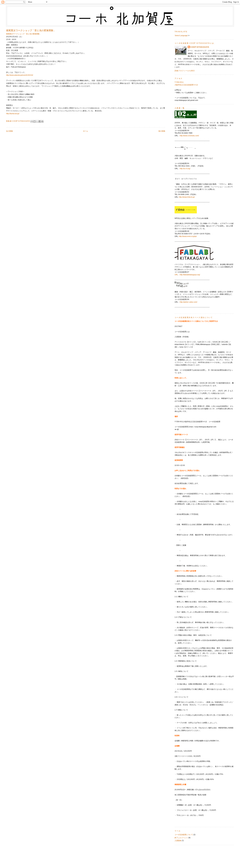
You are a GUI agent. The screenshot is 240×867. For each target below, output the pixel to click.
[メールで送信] (31, 121)
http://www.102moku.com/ (189, 136)
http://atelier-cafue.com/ (188, 302)
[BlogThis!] (34, 121)
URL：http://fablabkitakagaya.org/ (187, 275)
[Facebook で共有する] (39, 121)
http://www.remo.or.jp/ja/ (188, 236)
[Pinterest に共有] (42, 121)
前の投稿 (161, 131)
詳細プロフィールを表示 (185, 71)
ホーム (85, 131)
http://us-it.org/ (185, 169)
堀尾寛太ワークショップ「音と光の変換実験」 (23, 34)
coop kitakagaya (200, 47)
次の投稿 (9, 131)
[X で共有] (37, 121)
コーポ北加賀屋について (184, 835)
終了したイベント (181, 838)
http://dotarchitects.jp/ (187, 197)
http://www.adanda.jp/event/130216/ (19, 75)
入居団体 (178, 841)
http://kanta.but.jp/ (12, 114)
